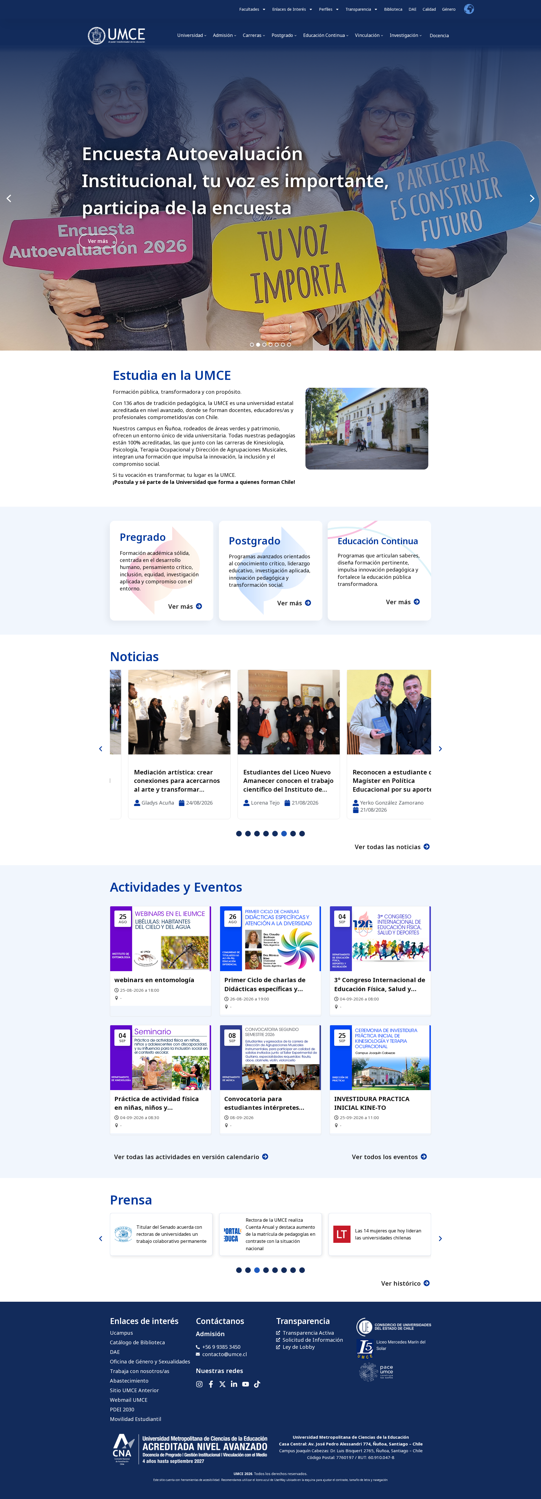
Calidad (429, 9)
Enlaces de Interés (289, 9)
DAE (412, 9)
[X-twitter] (222, 1384)
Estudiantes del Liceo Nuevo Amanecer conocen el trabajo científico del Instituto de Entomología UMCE (161, 781)
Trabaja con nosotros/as (139, 1371)
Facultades (249, 9)
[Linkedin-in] (234, 1384)
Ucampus (121, 1332)
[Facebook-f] (210, 1384)
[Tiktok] (257, 1384)
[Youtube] (245, 1384)
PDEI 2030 (122, 1409)
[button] (270, 198)
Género (449, 9)
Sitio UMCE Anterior (134, 1390)
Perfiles (325, 9)
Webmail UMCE (128, 1399)
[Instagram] (199, 1384)
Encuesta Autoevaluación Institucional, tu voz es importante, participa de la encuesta (235, 180)
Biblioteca (393, 9)
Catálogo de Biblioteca (137, 1342)
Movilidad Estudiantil (135, 1419)
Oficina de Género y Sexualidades (150, 1361)
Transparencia (358, 9)
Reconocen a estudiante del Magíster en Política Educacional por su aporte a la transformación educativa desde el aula (269, 781)
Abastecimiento (129, 1380)
